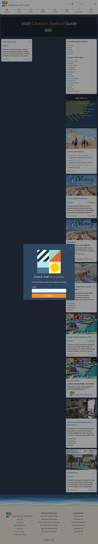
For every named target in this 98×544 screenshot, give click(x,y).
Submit (49, 295)
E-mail (34, 287)
